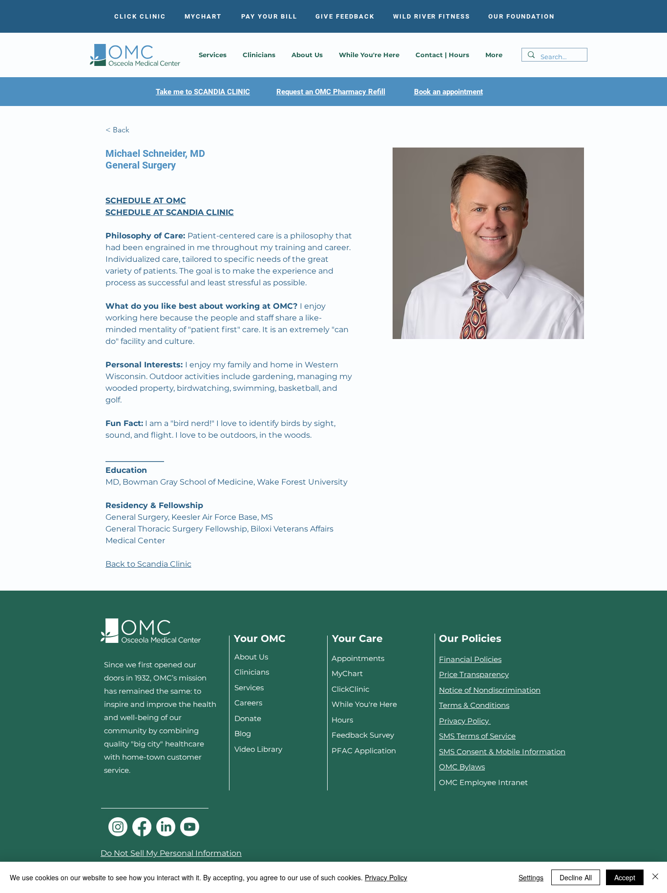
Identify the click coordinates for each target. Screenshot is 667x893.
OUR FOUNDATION (521, 16)
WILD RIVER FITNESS (431, 16)
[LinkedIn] (165, 826)
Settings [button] (531, 877)
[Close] (655, 877)
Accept (624, 877)
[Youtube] (189, 826)
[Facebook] (141, 826)
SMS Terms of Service (477, 736)
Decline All (576, 877)
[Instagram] (117, 826)
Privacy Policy (465, 720)
